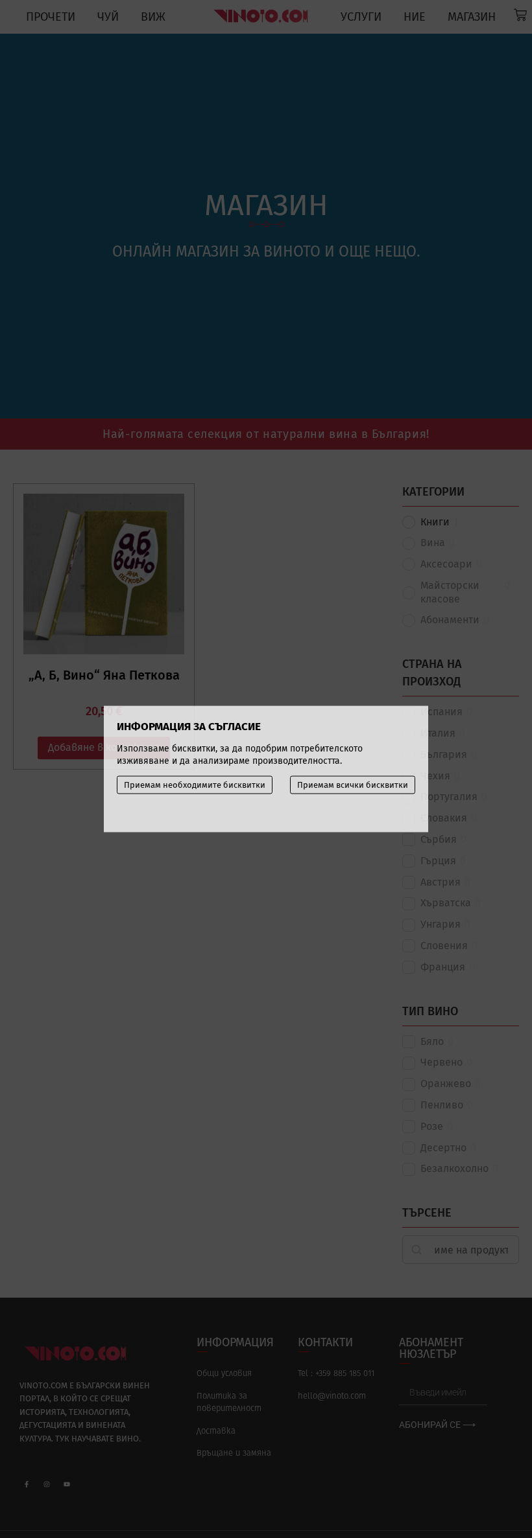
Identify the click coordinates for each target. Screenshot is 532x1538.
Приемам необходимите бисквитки (194, 785)
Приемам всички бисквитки (352, 785)
